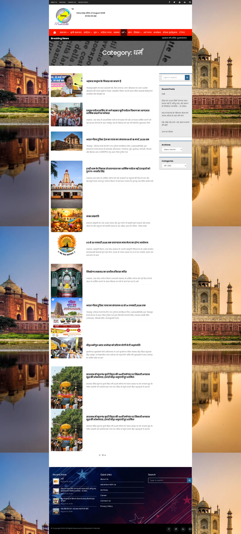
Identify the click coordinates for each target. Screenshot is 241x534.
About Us (54, 2)
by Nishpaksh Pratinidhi (99, 101)
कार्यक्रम (157, 32)
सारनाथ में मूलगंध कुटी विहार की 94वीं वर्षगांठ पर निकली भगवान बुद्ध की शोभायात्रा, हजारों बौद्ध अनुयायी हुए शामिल (118, 376)
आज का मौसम (167, 132)
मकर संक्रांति (92, 216)
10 (103, 455)
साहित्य (87, 32)
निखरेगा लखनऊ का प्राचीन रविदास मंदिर (106, 271)
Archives (62, 2)
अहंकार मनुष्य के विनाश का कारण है (103, 81)
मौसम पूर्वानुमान (170, 32)
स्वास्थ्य (117, 32)
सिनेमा (137, 32)
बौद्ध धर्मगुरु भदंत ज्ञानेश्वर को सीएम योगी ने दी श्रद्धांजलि (113, 345)
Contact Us (72, 2)
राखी (163, 94)
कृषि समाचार (76, 32)
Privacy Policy (83, 2)
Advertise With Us (108, 484)
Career (103, 495)
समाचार (63, 32)
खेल (130, 32)
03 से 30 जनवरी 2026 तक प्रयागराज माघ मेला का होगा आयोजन (117, 242)
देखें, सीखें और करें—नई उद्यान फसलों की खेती (74, 509)
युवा (96, 32)
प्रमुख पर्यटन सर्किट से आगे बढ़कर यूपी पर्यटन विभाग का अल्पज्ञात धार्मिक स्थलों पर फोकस (117, 112)
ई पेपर (182, 32)
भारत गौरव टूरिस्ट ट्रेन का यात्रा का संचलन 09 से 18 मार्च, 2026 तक (117, 139)
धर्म (123, 32)
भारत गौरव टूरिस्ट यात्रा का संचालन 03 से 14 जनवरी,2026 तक (115, 305)
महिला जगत (106, 32)
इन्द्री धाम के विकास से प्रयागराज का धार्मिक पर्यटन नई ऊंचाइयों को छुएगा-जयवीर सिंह (118, 170)
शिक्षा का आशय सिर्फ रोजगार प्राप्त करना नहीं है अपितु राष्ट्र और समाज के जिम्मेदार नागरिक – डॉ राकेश (175, 103)
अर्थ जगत (147, 32)
